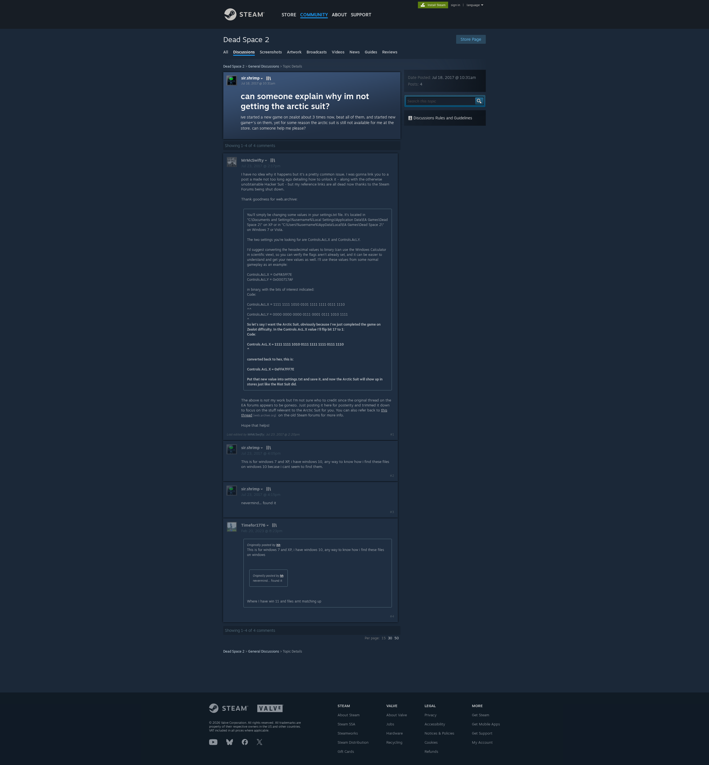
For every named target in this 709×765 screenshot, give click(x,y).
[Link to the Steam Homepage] (244, 19)
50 (396, 638)
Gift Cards (346, 751)
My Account (482, 742)
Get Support (482, 733)
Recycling (394, 742)
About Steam (348, 715)
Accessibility (435, 724)
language (473, 5)
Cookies (431, 742)
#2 (392, 476)
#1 (392, 434)
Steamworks (348, 733)
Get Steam (480, 715)
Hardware (394, 733)
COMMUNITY (314, 14)
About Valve (396, 715)
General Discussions (263, 66)
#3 (392, 512)
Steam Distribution (353, 742)
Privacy (430, 715)
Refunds (431, 751)
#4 (392, 616)
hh (278, 545)
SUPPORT (361, 14)
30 (390, 638)
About (339, 14)
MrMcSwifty (256, 434)
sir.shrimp (250, 78)
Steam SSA (346, 724)
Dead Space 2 (234, 66)
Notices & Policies (439, 733)
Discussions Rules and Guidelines (442, 117)
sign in (455, 5)
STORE (289, 14)
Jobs (390, 724)
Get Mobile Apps (486, 724)
